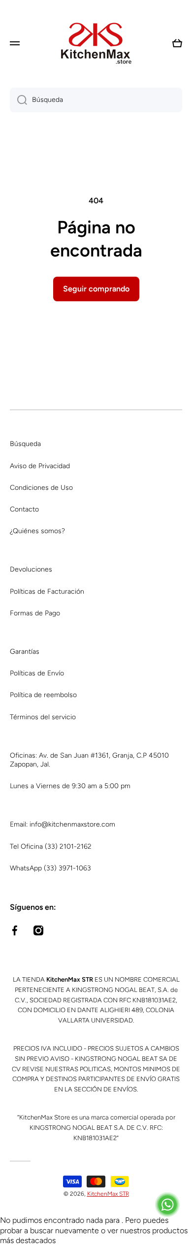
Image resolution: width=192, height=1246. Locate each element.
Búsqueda (25, 444)
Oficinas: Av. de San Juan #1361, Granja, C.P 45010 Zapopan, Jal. (89, 759)
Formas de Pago (35, 613)
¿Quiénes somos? (37, 531)
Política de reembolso (43, 695)
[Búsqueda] (18, 100)
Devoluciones (31, 569)
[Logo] (96, 43)
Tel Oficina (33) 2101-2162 (51, 846)
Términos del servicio (43, 717)
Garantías (24, 651)
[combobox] (96, 100)
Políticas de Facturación (47, 591)
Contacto (24, 509)
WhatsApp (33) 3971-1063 (50, 868)
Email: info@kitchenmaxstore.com (62, 824)
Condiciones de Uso (41, 487)
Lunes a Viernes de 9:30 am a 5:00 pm (70, 786)
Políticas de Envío (37, 673)
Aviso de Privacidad (40, 466)
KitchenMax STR (108, 1193)
